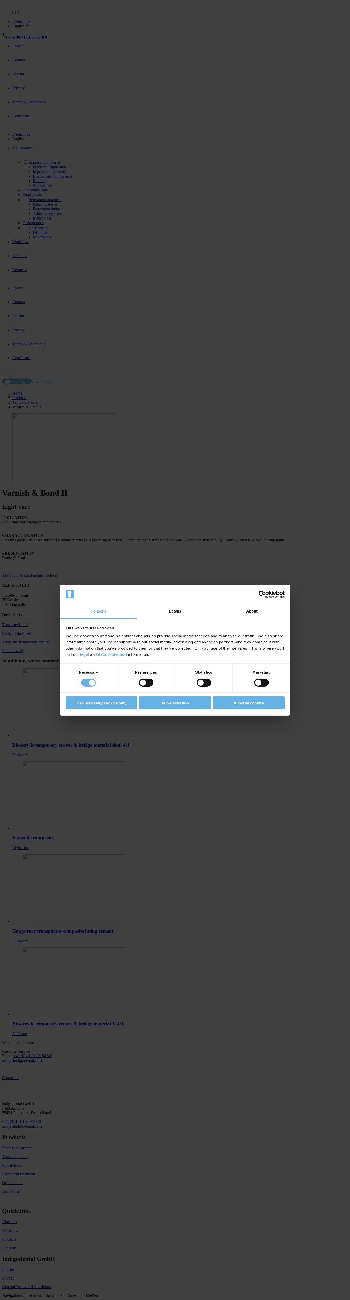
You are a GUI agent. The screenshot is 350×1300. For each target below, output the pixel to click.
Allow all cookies (249, 703)
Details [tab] (175, 611)
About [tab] (252, 611)
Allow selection (175, 703)
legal (84, 654)
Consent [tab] (98, 611)
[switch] (146, 683)
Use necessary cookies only (101, 703)
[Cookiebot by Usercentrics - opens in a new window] (262, 594)
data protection (112, 654)
